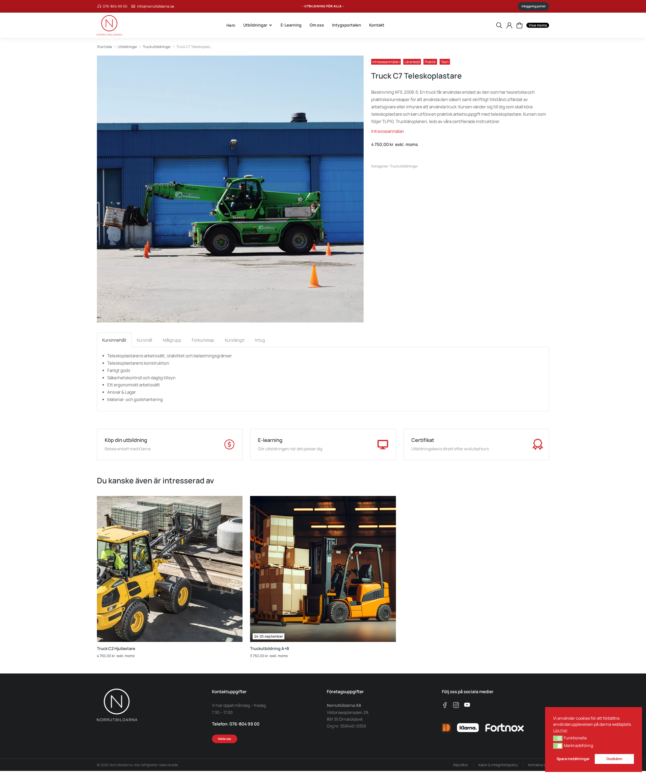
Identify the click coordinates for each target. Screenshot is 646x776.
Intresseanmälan (385, 61)
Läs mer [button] (560, 730)
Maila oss (224, 739)
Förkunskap (203, 340)
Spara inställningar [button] (573, 758)
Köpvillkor (460, 764)
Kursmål (144, 340)
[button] (557, 738)
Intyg (260, 340)
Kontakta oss (538, 764)
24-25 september (268, 636)
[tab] (114, 340)
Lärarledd (412, 61)
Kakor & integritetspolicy (498, 764)
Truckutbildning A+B (269, 648)
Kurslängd (234, 340)
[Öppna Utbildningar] (270, 25)
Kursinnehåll (114, 340)
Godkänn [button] (614, 758)
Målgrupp (172, 340)
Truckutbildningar (404, 166)
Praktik (430, 61)
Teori (445, 61)
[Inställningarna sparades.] (519, 25)
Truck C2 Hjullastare (116, 648)
